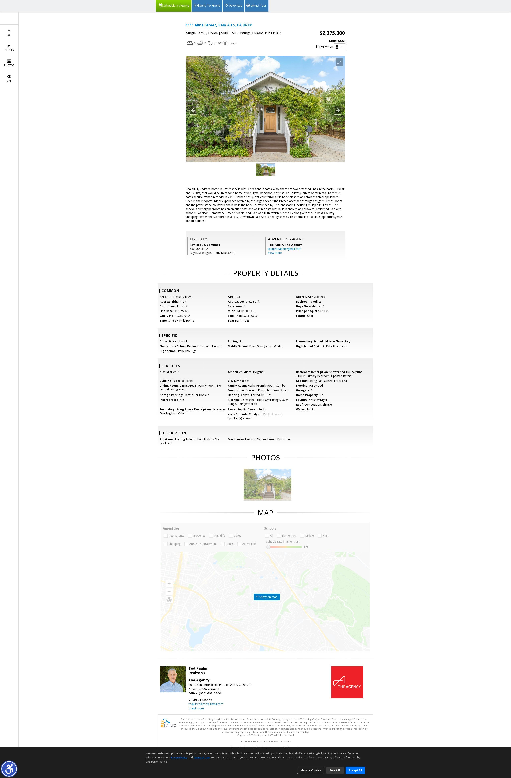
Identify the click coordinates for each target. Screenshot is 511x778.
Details (9, 50)
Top (9, 35)
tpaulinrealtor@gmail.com (284, 249)
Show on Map (268, 597)
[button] (9, 769)
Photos (9, 65)
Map (9, 80)
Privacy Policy (179, 757)
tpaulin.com (196, 708)
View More (275, 253)
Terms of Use (201, 757)
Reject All (335, 770)
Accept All (355, 770)
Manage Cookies (311, 770)
